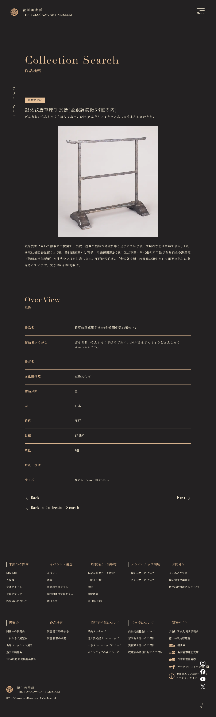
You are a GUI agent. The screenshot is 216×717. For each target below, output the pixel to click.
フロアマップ (14, 594)
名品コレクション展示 (19, 645)
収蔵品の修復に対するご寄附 (145, 652)
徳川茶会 (52, 601)
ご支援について (142, 623)
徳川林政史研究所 (179, 638)
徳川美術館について (105, 623)
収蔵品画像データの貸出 (102, 573)
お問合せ (178, 564)
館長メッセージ (97, 631)
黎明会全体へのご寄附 (141, 638)
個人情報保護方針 (179, 580)
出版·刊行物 (95, 580)
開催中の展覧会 (15, 631)
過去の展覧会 (14, 652)
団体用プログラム (57, 587)
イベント (52, 573)
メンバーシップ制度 (145, 564)
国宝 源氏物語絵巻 (58, 631)
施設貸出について (16, 601)
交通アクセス (14, 587)
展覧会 (14, 623)
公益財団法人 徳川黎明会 (184, 631)
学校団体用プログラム (60, 594)
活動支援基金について (141, 631)
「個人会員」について (141, 573)
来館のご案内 (19, 564)
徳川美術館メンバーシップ (103, 638)
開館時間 (11, 573)
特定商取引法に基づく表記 (185, 587)
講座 (49, 580)
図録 (90, 587)
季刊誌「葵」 (96, 601)
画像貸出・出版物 (103, 564)
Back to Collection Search (55, 508)
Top (201, 705)
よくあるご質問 (178, 573)
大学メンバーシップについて (105, 645)
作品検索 (56, 623)
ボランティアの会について (103, 652)
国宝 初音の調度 (56, 638)
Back (35, 498)
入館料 (10, 580)
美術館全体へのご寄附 (141, 645)
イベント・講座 (61, 564)
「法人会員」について (141, 580)
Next (181, 498)
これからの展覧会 (16, 638)
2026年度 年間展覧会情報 (21, 659)
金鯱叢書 (93, 594)
